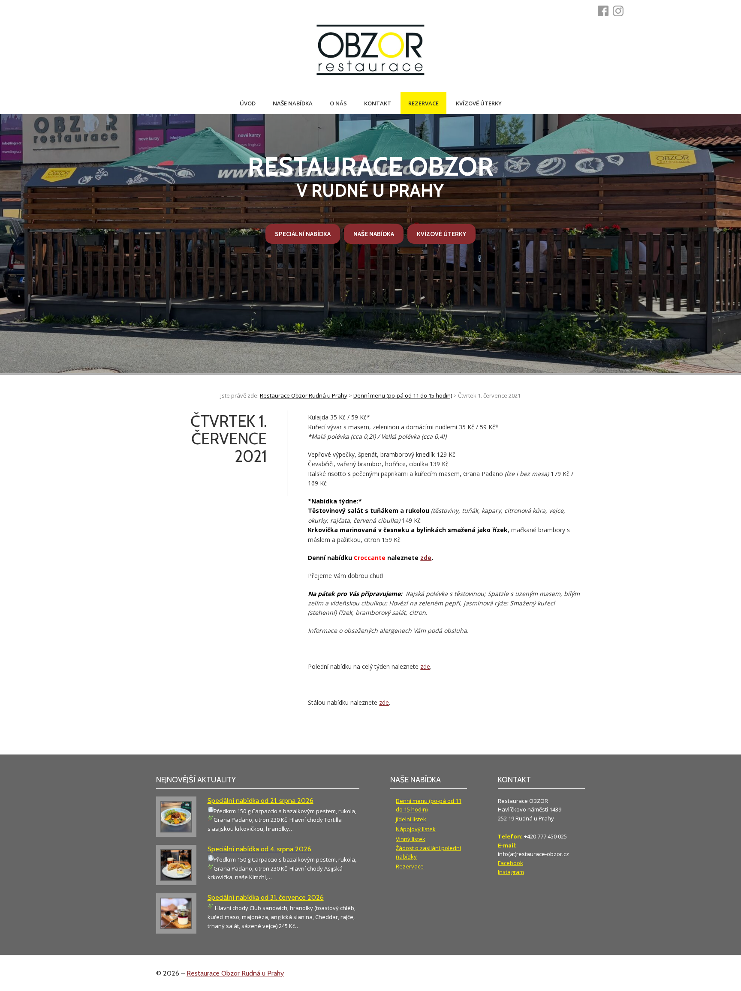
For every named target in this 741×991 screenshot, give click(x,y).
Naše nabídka (293, 103)
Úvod (248, 103)
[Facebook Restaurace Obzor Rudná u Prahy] (605, 11)
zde (425, 558)
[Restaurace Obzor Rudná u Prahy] (370, 50)
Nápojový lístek (416, 829)
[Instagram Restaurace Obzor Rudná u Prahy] (620, 11)
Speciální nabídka (303, 234)
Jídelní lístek (411, 819)
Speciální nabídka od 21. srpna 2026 (260, 800)
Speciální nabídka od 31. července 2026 (266, 897)
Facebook (510, 863)
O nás (338, 103)
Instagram (511, 872)
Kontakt (377, 103)
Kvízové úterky (479, 103)
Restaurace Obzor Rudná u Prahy (235, 973)
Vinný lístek (410, 839)
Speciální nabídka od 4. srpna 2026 (259, 849)
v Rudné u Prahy (370, 176)
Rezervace (423, 103)
